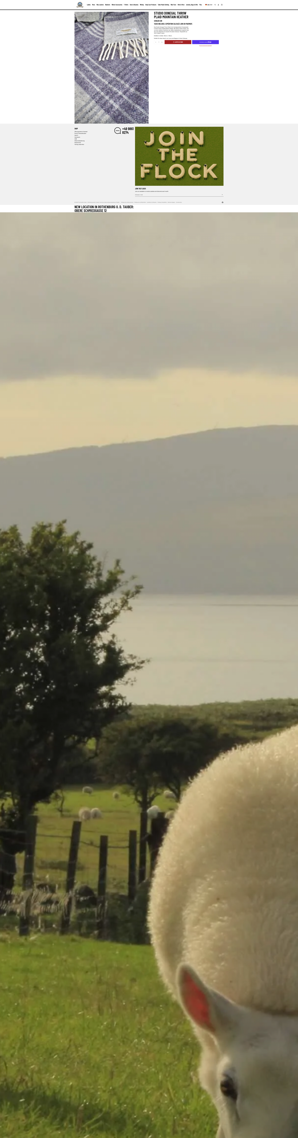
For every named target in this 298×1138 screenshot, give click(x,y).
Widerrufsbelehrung (79, 140)
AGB (75, 139)
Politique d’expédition (162, 202)
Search (76, 135)
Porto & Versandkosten (80, 133)
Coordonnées (179, 202)
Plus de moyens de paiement (205, 45)
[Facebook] (223, 202)
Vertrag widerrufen (79, 144)
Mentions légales (171, 202)
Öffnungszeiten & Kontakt (80, 131)
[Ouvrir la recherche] (215, 4)
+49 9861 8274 (128, 130)
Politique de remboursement (127, 202)
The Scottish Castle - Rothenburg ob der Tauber (88, 202)
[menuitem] (200, 4)
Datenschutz (77, 142)
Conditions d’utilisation (152, 202)
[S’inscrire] (222, 194)
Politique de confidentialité (140, 202)
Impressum (77, 137)
